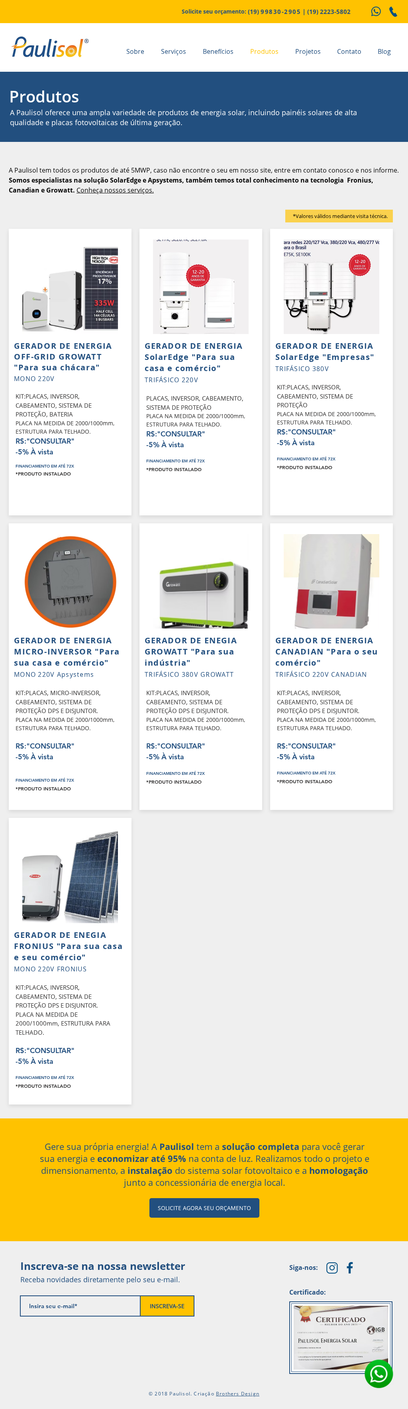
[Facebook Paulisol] (350, 1267)
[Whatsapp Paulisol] (376, 12)
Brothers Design (237, 1393)
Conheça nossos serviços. (115, 190)
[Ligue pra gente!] (393, 12)
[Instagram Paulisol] (332, 1267)
